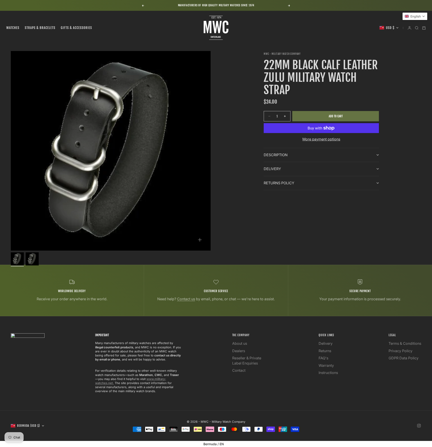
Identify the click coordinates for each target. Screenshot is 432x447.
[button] (415, 16)
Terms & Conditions (405, 343)
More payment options (321, 139)
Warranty (326, 365)
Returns (325, 351)
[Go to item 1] (17, 258)
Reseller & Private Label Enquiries (246, 360)
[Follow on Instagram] (419, 425)
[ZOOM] (199, 239)
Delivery (326, 343)
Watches (12, 28)
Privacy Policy (400, 351)
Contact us (186, 299)
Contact (238, 370)
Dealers (238, 351)
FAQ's (323, 358)
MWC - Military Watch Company (282, 54)
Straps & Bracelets (40, 28)
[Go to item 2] (32, 258)
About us (239, 343)
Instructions (328, 372)
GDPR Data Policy (403, 358)
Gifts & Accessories (76, 28)
